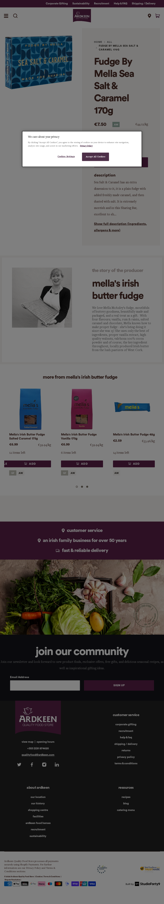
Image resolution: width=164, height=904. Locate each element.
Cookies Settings (66, 156)
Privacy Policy (86, 145)
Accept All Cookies (95, 156)
